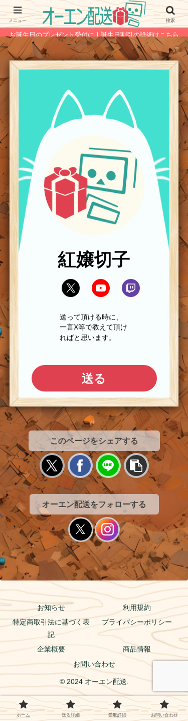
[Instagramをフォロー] (107, 529)
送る (94, 378)
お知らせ (51, 608)
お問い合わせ (94, 664)
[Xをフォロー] (80, 529)
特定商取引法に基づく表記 (51, 628)
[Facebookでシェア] (80, 465)
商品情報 (137, 649)
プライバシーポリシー (137, 622)
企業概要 (51, 649)
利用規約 (137, 608)
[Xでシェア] (52, 465)
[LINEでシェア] (108, 465)
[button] (136, 465)
